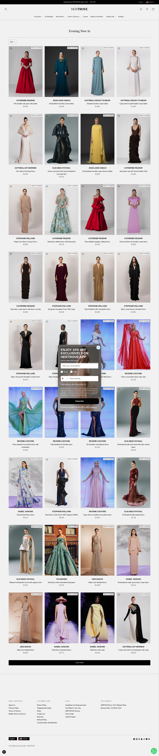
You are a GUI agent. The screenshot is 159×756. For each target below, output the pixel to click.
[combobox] (65, 378)
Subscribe (79, 401)
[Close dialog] (98, 347)
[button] (4, 752)
